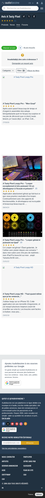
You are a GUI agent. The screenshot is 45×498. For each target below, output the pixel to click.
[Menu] (41, 8)
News (12, 25)
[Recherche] (4, 8)
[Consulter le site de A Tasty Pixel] (24, 16)
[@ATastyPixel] (29, 16)
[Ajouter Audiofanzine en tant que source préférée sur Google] (13, 382)
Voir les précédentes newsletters (14, 448)
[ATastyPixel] (34, 16)
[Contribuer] (20, 48)
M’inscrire (29, 443)
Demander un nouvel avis (22, 63)
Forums (25, 25)
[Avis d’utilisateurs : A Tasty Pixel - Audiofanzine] (10, 3)
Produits (4, 25)
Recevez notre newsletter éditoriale (17, 437)
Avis (18, 25)
